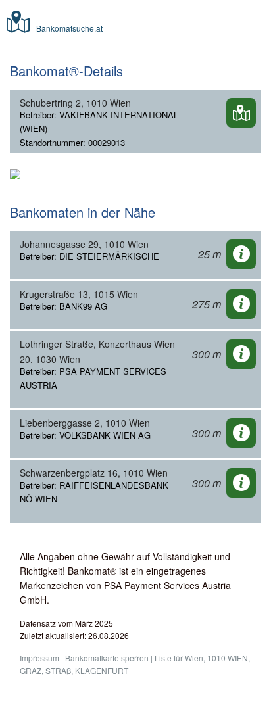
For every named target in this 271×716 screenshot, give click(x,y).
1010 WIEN (227, 657)
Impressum (39, 657)
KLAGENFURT (101, 670)
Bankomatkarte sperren (107, 657)
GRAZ (30, 670)
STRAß (58, 670)
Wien (194, 657)
